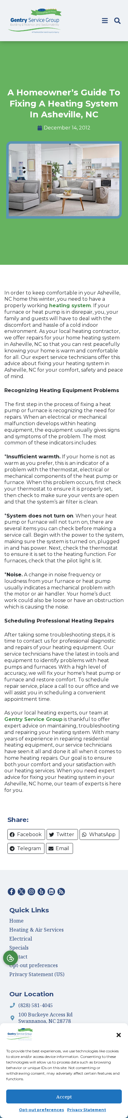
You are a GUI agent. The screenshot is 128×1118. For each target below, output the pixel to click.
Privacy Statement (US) (36, 974)
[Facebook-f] (11, 891)
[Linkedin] (51, 891)
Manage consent (10, 957)
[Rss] (61, 891)
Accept (64, 1097)
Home (16, 920)
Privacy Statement (86, 1109)
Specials (19, 947)
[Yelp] (41, 891)
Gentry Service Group (33, 719)
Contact (18, 956)
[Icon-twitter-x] (21, 891)
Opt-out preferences (41, 1109)
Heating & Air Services (36, 929)
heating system (70, 305)
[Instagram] (31, 891)
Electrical (20, 938)
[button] (119, 1035)
